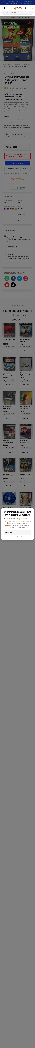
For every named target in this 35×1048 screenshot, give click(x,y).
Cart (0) (31, 8)
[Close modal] (31, 511)
